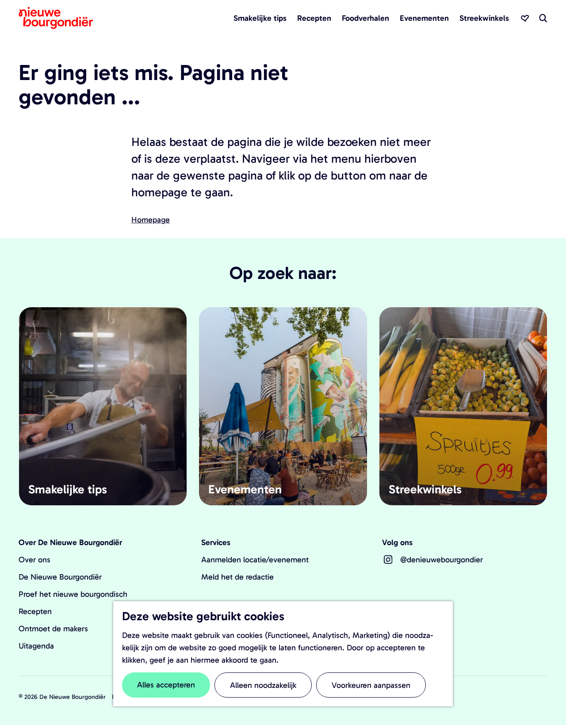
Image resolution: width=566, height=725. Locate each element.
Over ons (34, 560)
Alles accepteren (166, 685)
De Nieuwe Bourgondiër (60, 577)
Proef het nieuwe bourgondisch (73, 594)
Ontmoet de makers (53, 628)
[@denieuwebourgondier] (388, 559)
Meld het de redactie (237, 577)
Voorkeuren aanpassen (371, 685)
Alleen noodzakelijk (263, 685)
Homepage (150, 220)
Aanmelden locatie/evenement (255, 560)
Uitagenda (36, 646)
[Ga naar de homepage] (56, 18)
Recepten (35, 611)
